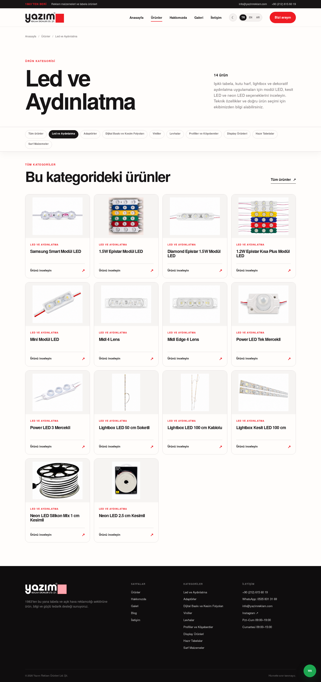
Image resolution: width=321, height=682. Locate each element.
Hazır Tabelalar (265, 133)
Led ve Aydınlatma (63, 133)
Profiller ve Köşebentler (204, 133)
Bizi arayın (283, 17)
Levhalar (175, 133)
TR (243, 17)
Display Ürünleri (237, 133)
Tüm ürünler (35, 133)
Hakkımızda (178, 17)
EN (250, 17)
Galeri (198, 17)
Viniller (157, 133)
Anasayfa (136, 17)
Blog (134, 613)
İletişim (216, 17)
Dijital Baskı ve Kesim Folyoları (124, 133)
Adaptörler (90, 133)
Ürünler (156, 17)
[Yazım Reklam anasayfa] (44, 17)
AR (258, 17)
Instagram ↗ (250, 613)
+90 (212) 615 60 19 (284, 4)
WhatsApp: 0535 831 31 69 (259, 599)
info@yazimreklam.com (253, 4)
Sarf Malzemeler (38, 144)
